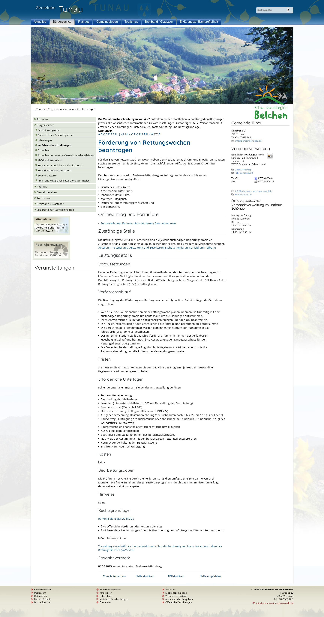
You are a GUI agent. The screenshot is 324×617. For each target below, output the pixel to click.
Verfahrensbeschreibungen (54, 145)
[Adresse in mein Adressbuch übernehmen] (271, 159)
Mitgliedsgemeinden (176, 592)
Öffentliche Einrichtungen (178, 602)
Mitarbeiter (106, 592)
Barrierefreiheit (42, 599)
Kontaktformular (243, 194)
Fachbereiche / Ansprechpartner (56, 135)
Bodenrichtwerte (47, 175)
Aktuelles (40, 21)
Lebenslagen (45, 140)
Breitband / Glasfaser (159, 21)
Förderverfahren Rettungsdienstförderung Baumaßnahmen (138, 223)
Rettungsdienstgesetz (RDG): (116, 518)
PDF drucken (176, 576)
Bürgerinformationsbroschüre (54, 170)
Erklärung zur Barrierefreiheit (199, 21)
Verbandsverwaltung (176, 596)
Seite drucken (145, 576)
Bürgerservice (62, 21)
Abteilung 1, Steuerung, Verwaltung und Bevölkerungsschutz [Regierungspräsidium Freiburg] (157, 247)
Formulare (43, 150)
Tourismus (131, 21)
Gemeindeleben (107, 21)
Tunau (40, 109)
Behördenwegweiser (49, 130)
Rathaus (83, 21)
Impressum (40, 592)
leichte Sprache (42, 602)
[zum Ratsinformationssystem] (51, 259)
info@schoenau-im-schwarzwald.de (253, 191)
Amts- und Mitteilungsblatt (179, 599)
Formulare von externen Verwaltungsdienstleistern (66, 155)
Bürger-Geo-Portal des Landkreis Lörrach (60, 165)
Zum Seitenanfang (114, 576)
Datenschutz (40, 596)
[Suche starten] (288, 10)
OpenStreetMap (243, 169)
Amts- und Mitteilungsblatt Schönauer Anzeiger (64, 180)
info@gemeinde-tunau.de (248, 140)
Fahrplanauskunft (244, 172)
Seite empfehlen (210, 576)
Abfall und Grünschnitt (50, 160)
